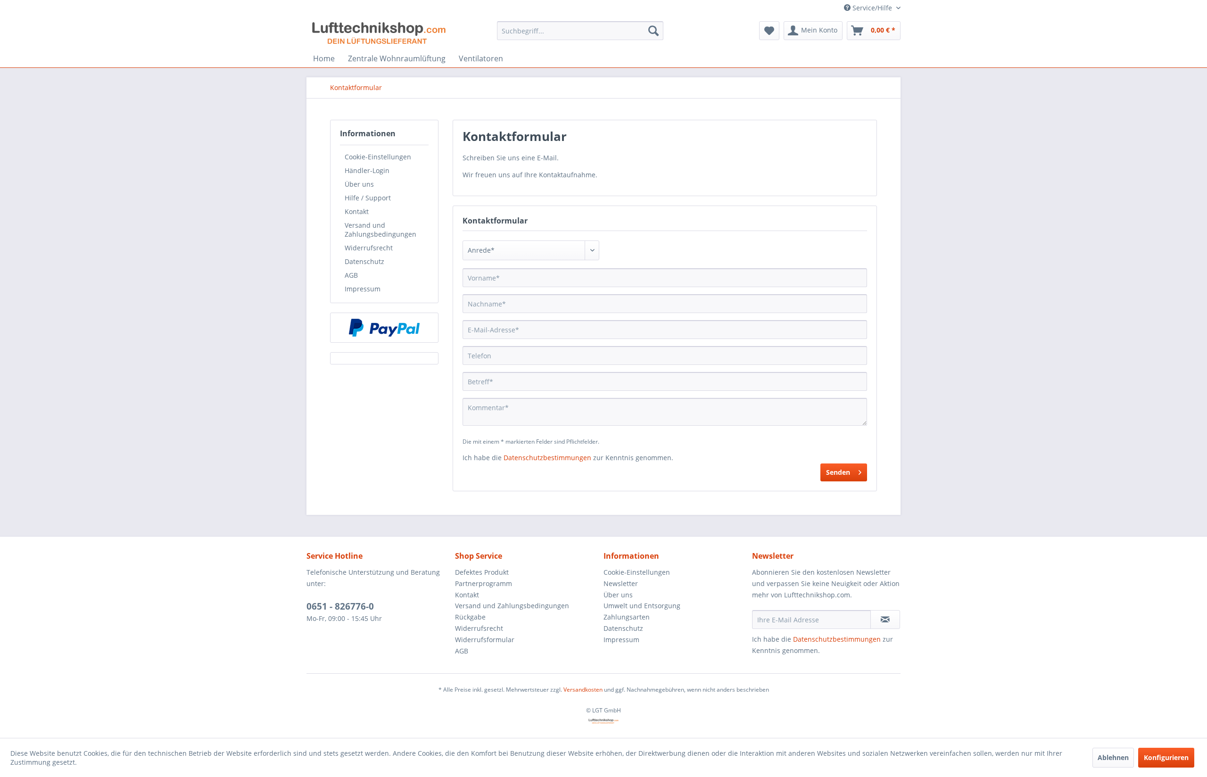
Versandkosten (583, 690)
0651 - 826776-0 (340, 606)
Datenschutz (364, 261)
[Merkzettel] (769, 30)
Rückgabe (470, 616)
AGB (351, 275)
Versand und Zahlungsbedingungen (380, 230)
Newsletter (621, 583)
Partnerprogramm (483, 583)
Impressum (362, 288)
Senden (838, 472)
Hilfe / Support (368, 197)
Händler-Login (367, 170)
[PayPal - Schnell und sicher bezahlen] (384, 328)
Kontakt (357, 211)
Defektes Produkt (482, 572)
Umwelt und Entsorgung (642, 605)
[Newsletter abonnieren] (885, 619)
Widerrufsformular (484, 639)
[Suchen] (653, 30)
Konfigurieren (1166, 757)
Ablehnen (1113, 757)
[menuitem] (580, 30)
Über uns (359, 184)
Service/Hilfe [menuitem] (872, 7)
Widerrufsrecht (369, 247)
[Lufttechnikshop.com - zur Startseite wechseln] (378, 33)
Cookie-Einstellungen (378, 156)
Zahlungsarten (627, 616)
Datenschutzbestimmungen (547, 457)
